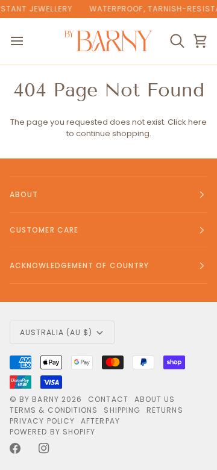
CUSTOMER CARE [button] (44, 230)
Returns (164, 410)
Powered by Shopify (52, 432)
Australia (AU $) (56, 332)
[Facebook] (15, 448)
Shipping (122, 410)
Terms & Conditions (54, 410)
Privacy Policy (42, 421)
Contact (108, 399)
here (197, 122)
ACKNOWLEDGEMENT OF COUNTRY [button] (79, 265)
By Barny (39, 399)
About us (154, 399)
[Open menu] (28, 41)
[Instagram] (44, 448)
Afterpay (100, 421)
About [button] (24, 194)
